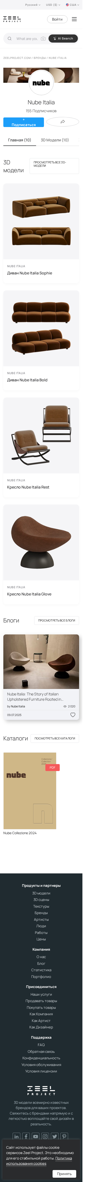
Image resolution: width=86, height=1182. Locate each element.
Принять (64, 1173)
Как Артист (41, 1020)
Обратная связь (41, 1051)
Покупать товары (41, 1007)
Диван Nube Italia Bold (27, 380)
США (73, 4)
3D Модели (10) (55, 140)
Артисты (41, 919)
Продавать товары (41, 1001)
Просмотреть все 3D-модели (50, 164)
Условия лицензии (41, 1071)
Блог (41, 963)
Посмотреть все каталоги (55, 738)
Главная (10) (19, 140)
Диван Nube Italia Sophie (29, 273)
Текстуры (41, 906)
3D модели (41, 893)
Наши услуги (41, 994)
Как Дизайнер (41, 1027)
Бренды (41, 912)
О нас (41, 956)
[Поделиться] (62, 122)
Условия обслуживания (41, 1064)
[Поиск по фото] (43, 38)
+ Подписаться (24, 122)
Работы (41, 932)
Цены (41, 939)
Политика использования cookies (39, 1161)
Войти (57, 19)
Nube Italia (18, 706)
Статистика (41, 970)
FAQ (41, 1045)
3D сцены (41, 899)
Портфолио (41, 976)
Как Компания (41, 1014)
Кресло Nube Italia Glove (29, 594)
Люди (41, 926)
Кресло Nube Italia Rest (28, 487)
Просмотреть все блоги (56, 620)
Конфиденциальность (41, 1058)
